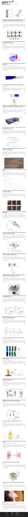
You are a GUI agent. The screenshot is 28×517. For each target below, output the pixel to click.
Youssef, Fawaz (5, 107)
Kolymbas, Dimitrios (14, 443)
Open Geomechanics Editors (6, 171)
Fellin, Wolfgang (9, 443)
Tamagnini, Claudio (10, 360)
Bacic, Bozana (4, 381)
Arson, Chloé (4, 422)
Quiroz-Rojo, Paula (20, 213)
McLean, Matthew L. (5, 129)
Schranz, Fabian (5, 443)
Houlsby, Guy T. (5, 463)
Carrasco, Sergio (5, 213)
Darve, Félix (16, 65)
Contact (17, 515)
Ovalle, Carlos (15, 213)
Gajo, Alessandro (9, 150)
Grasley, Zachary (9, 192)
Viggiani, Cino (15, 504)
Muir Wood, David (5, 504)
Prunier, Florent (5, 65)
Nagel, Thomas (5, 86)
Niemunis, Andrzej (5, 339)
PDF (24, 27)
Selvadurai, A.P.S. (5, 483)
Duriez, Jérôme (9, 65)
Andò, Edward (5, 503)
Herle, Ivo (8, 381)
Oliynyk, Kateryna (5, 360)
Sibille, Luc (12, 65)
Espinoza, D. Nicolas (11, 129)
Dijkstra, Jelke (9, 503)
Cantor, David (10, 213)
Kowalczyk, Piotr (5, 150)
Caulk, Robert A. (5, 402)
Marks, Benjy (23, 503)
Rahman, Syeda (5, 192)
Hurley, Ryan (19, 503)
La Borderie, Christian (11, 107)
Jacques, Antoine (18, 107)
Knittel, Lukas (10, 339)
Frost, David (12, 503)
